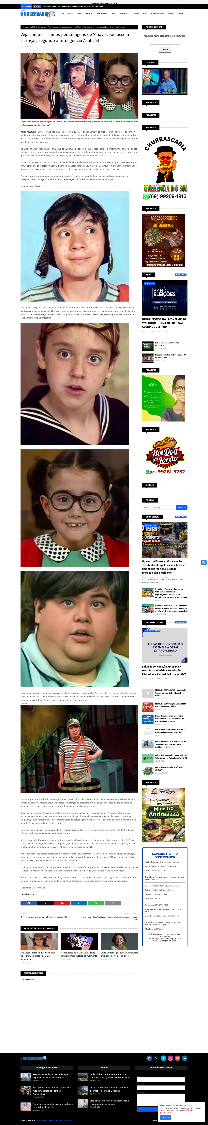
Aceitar (166, 1117)
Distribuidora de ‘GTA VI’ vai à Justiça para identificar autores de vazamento (79, 954)
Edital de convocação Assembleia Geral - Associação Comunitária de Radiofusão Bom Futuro (169, 718)
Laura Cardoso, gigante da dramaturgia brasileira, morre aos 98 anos (119, 954)
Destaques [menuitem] (89, 14)
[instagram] (170, 1058)
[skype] (163, 1058)
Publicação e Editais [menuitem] (157, 14)
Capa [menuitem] (62, 14)
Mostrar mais (180, 274)
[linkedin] (184, 1058)
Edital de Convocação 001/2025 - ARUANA (169, 768)
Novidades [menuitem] (123, 14)
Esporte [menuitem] (136, 14)
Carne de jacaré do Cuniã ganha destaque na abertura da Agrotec (53, 1106)
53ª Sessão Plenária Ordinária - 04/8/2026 (168, 344)
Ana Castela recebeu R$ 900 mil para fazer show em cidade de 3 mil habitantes (38, 955)
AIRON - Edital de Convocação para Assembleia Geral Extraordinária (170, 730)
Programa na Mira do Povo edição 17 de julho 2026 (170, 356)
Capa (155, 1120)
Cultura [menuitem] (113, 14)
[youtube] (177, 1058)
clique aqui (81, 700)
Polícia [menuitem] (79, 14)
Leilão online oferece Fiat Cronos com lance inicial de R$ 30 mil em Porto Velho (109, 1076)
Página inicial (28, 27)
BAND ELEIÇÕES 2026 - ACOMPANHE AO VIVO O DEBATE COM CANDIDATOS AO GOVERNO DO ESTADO (164, 323)
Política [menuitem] (70, 14)
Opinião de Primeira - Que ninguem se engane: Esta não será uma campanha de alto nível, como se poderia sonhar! (171, 608)
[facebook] (149, 1058)
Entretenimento (40, 27)
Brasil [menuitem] (145, 14)
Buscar (165, 50)
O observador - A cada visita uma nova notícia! (55, 1120)
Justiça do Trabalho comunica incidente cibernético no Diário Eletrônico (109, 1089)
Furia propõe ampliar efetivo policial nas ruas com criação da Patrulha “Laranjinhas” (52, 1090)
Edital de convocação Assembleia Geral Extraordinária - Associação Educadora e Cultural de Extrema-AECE (164, 670)
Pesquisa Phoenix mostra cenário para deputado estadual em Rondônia (72, 6)
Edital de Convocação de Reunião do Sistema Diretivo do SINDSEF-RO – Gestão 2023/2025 (170, 744)
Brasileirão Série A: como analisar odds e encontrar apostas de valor (109, 1102)
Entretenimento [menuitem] (102, 14)
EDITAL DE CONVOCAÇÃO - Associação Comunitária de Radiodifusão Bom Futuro (170, 693)
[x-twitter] (156, 1058)
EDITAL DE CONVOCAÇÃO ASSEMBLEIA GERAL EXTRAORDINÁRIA (170, 705)
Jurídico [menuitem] (170, 14)
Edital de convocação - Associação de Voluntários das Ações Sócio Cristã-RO (171, 756)
